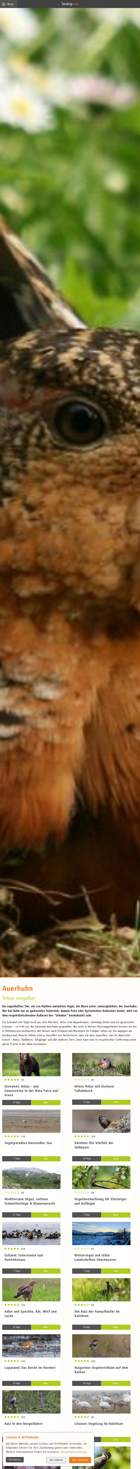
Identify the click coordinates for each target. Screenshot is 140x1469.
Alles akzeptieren (80, 1460)
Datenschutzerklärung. (73, 1452)
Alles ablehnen (56, 1460)
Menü (10, 4)
